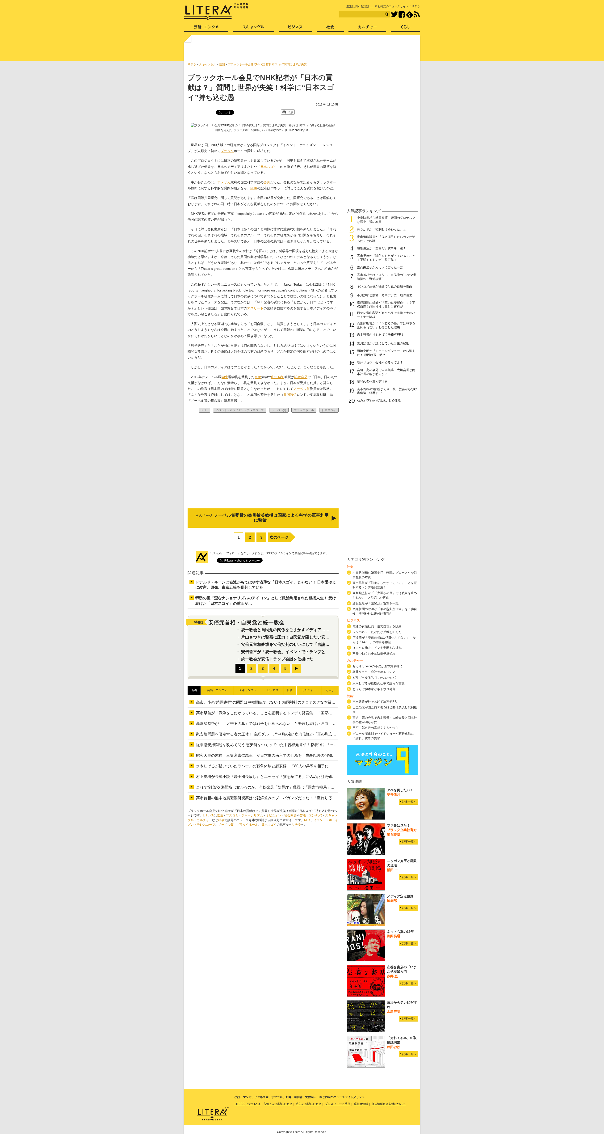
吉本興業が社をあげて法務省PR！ (380, 334)
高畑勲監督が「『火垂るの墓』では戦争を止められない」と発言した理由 (386, 325)
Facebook (401, 14)
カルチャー (204, 820)
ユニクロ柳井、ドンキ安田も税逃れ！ (378, 648)
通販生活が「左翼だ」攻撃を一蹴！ (381, 248)
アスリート (255, 308)
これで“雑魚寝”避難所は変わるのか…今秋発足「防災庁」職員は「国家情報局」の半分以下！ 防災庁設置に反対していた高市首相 (305, 787)
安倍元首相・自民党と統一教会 (246, 622)
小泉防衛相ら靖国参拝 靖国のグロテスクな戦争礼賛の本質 (384, 575)
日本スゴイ (268, 167)
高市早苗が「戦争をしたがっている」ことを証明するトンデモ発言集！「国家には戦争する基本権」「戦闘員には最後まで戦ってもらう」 (313, 713)
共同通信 (290, 395)
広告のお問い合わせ (308, 1104)
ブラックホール (247, 824)
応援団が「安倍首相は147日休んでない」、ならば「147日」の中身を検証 (384, 640)
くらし (405, 28)
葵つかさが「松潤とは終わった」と (381, 229)
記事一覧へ (409, 801)
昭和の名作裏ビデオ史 (372, 381)
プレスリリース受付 (337, 1104)
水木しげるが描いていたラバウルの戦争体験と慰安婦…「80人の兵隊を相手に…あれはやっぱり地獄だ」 (285, 766)
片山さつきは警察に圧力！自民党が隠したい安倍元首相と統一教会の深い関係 (311, 637)
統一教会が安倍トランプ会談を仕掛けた (277, 659)
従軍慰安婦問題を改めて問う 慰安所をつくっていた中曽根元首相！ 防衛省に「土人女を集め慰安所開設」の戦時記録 (295, 745)
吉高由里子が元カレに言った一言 (380, 267)
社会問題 (290, 815)
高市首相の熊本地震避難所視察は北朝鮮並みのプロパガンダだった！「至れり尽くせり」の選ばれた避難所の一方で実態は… (301, 798)
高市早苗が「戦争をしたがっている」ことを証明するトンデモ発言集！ (386, 258)
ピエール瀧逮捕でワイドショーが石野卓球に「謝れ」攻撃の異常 (383, 736)
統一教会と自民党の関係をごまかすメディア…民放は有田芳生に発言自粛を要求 (313, 630)
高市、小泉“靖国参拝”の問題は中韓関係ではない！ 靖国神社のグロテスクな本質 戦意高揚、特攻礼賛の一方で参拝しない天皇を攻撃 (309, 702)
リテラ (296, 824)
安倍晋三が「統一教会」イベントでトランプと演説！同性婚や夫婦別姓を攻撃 (311, 652)
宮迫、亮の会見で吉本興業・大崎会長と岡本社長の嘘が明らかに (386, 372)
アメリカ (224, 182)
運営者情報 (361, 1104)
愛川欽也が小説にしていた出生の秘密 (383, 343)
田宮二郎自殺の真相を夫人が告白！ (377, 728)
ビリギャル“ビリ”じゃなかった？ (374, 677)
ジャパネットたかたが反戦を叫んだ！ (378, 632)
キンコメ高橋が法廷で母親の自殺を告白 (384, 286)
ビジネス (295, 28)
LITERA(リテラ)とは (247, 1104)
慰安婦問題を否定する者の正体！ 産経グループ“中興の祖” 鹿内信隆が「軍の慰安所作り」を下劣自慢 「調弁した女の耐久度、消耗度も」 (312, 734)
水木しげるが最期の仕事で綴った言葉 (378, 683)
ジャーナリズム (252, 815)
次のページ (279, 537)
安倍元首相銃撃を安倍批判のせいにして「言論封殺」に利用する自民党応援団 (311, 644)
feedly (409, 14)
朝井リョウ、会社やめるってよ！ (380, 362)
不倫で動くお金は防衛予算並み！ (375, 653)
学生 (225, 377)
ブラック (227, 151)
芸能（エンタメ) (311, 815)
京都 (258, 377)
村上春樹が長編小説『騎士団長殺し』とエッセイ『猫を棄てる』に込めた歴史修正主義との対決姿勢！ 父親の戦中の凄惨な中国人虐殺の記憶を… (319, 777)
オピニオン (273, 815)
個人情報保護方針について (389, 1104)
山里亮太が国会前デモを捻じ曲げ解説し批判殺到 (384, 709)
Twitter (394, 14)
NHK (253, 188)
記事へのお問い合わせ (278, 1104)
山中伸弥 (277, 377)
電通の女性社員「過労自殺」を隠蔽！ (378, 626)
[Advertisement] (303, 50)
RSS (417, 14)
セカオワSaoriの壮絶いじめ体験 (379, 400)
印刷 (290, 112)
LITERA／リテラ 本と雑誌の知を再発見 (216, 11)
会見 (267, 182)
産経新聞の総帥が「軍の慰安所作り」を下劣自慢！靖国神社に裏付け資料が (386, 304)
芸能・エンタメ (206, 28)
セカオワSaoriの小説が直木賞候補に (377, 666)
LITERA (208, 815)
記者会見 (300, 377)
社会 (221, 820)
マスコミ (232, 815)
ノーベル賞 (301, 389)
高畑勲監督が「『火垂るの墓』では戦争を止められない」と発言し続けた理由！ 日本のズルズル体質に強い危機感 (293, 724)
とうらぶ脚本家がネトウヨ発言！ (375, 689)
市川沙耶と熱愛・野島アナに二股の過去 (384, 295)
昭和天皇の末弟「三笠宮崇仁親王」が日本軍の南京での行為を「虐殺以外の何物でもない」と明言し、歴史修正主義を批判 (300, 755)
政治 (220, 815)
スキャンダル (253, 28)
